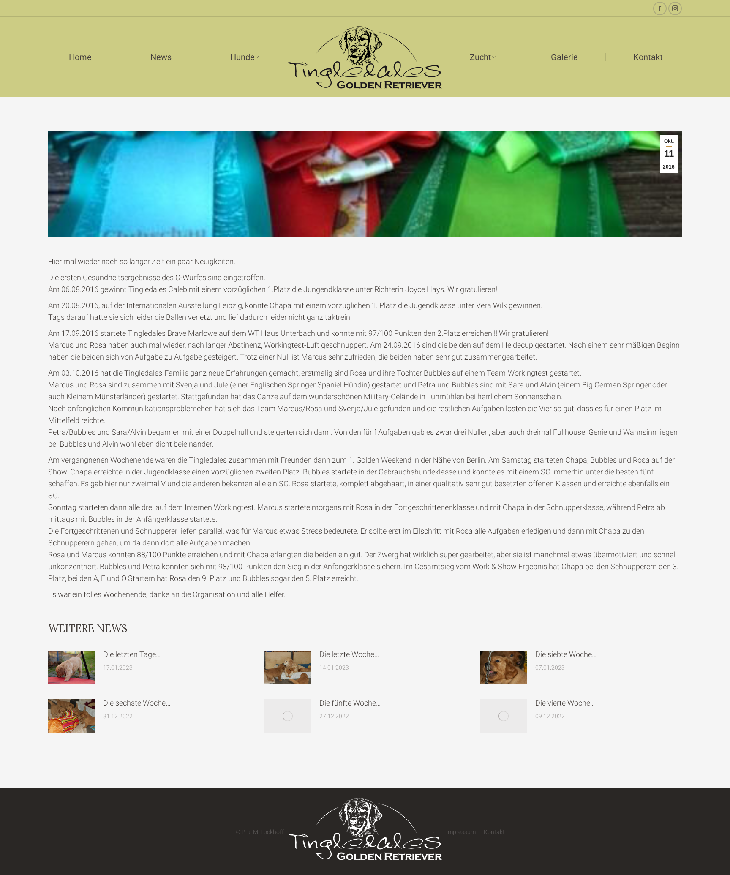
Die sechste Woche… (137, 702)
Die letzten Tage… (132, 654)
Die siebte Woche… (566, 654)
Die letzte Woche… (349, 654)
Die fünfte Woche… (350, 702)
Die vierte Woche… (565, 702)
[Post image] (71, 667)
